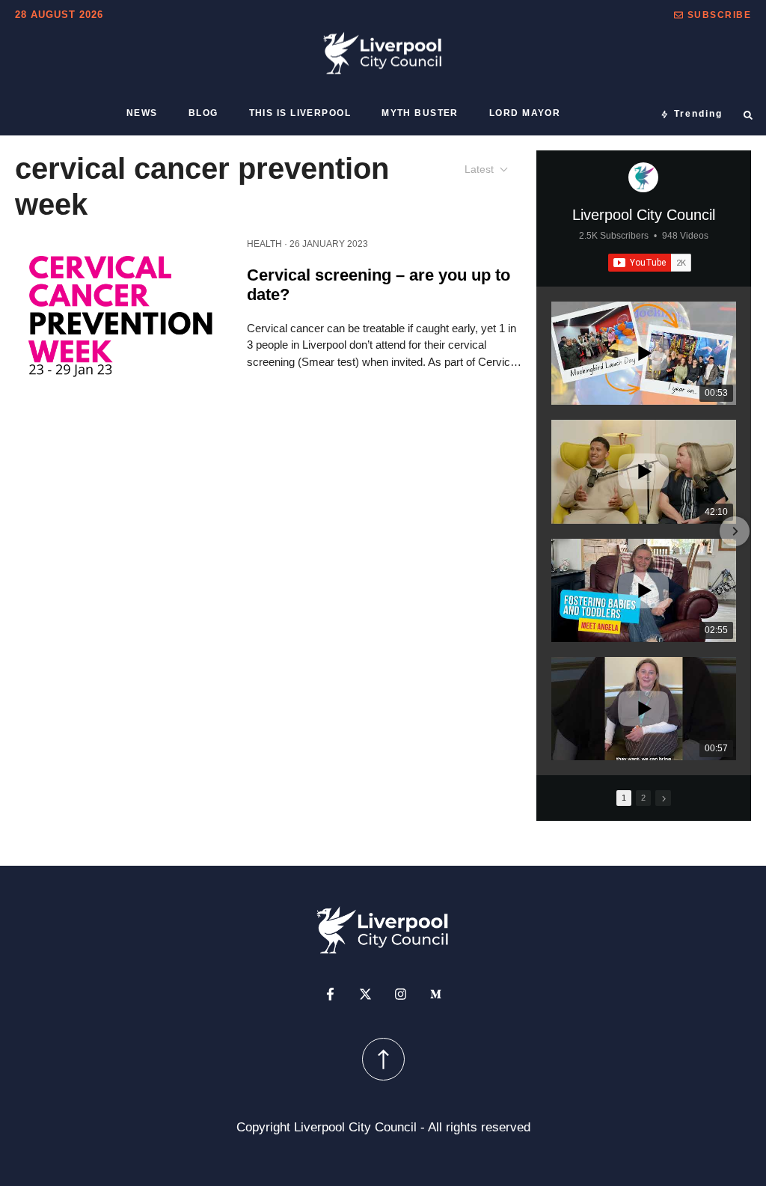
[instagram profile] (400, 994)
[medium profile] (435, 994)
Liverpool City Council (643, 215)
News (142, 113)
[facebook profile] (330, 994)
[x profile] (365, 994)
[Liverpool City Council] (643, 177)
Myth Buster (420, 113)
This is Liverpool (300, 113)
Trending (698, 113)
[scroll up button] (383, 1059)
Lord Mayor (524, 113)
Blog (203, 113)
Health (264, 244)
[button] (712, 15)
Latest (479, 169)
